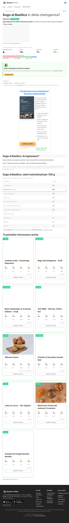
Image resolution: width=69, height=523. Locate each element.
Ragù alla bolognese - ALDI (50, 260)
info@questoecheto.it (63, 493)
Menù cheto (39, 501)
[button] (65, 2)
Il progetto (38, 504)
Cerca (64, 11)
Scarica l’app (9, 74)
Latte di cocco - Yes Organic (18, 405)
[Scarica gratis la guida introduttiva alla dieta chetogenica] (27, 107)
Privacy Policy (61, 499)
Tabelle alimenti (40, 506)
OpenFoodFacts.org (15, 43)
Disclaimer (60, 504)
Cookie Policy (61, 501)
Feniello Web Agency (40, 515)
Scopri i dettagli (18, 277)
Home (4, 6)
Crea (13, 229)
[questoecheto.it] (11, 2)
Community (39, 499)
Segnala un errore (48, 229)
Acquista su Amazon (19, 83)
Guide (37, 497)
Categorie (10, 6)
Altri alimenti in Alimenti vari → (10, 479)
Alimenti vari (17, 6)
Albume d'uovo (11, 357)
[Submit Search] (4, 11)
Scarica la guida (27, 144)
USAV (19, 229)
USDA (16, 229)
